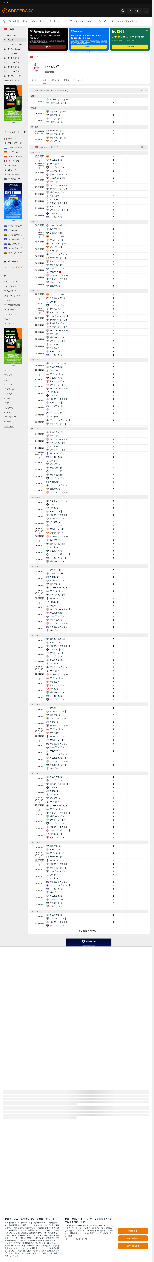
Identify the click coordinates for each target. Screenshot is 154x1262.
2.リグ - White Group (13, 44)
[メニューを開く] (146, 11)
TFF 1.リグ (8, 40)
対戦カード (55, 80)
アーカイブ (77, 80)
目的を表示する (133, 1246)
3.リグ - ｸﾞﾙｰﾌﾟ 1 (11, 58)
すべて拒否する (133, 1238)
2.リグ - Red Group (12, 49)
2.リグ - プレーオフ (12, 53)
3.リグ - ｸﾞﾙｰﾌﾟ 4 (11, 71)
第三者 (15, 1256)
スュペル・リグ (11, 35)
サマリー (34, 80)
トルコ (37, 57)
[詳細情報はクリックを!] (88, 101)
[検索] (123, 11)
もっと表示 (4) (10, 80)
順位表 (66, 80)
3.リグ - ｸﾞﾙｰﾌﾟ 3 (11, 67)
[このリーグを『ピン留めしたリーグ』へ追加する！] (62, 66)
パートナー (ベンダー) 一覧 (76, 1239)
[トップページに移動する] (23, 10)
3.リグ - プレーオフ (12, 76)
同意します (133, 1231)
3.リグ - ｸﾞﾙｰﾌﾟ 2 (11, 62)
